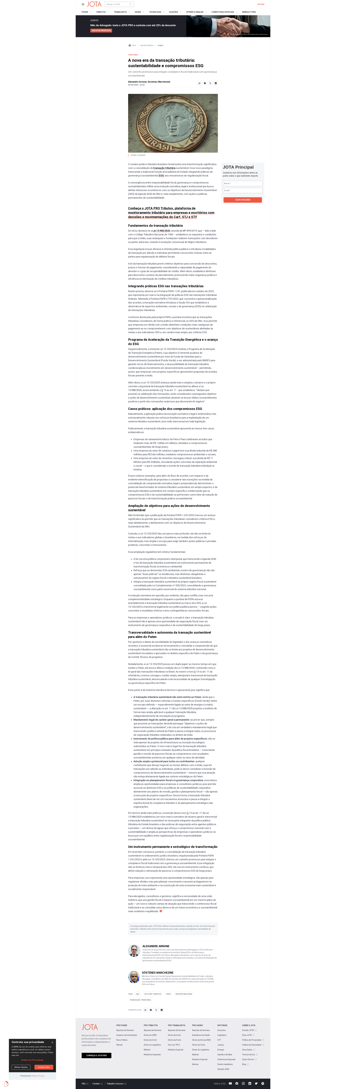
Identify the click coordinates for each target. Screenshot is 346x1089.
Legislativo (222, 1035)
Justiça (220, 1045)
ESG (161, 175)
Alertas (119, 1045)
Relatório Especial (175, 1050)
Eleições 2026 (223, 1069)
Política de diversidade (251, 1045)
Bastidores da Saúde (201, 1035)
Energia (220, 1050)
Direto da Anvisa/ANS (201, 1040)
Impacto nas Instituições (126, 1035)
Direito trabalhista (225, 1064)
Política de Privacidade (251, 1040)
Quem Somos (248, 1059)
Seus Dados (247, 1050)
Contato (96, 1083)
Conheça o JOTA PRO (96, 1055)
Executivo (221, 1030)
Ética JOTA (247, 1035)
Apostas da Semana (125, 1030)
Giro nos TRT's (174, 1045)
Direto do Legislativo (152, 1045)
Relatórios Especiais (152, 1054)
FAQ (84, 1083)
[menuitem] (87, 12)
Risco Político (122, 1040)
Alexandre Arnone (137, 82)
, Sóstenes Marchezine (158, 82)
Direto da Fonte (174, 1040)
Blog (244, 1064)
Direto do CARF (150, 1035)
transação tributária (164, 168)
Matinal (147, 1050)
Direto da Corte (150, 1040)
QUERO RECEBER (242, 200)
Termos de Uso (248, 1054)
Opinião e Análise (224, 1054)
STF (219, 1040)
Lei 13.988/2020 (161, 230)
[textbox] (118, 4)
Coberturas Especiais (226, 1059)
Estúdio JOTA (248, 1030)
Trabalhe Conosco (115, 1083)
